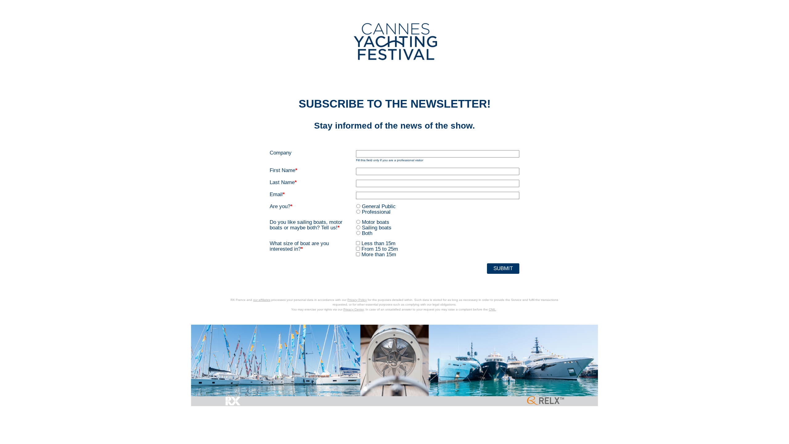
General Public (379, 206)
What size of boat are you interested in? (299, 246)
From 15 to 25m (380, 249)
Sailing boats (376, 228)
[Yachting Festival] (395, 41)
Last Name (283, 182)
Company (281, 153)
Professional (376, 212)
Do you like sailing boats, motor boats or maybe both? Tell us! (306, 225)
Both (367, 233)
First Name (283, 170)
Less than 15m (378, 243)
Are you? (281, 206)
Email (277, 194)
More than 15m (379, 254)
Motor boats (375, 222)
